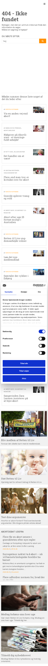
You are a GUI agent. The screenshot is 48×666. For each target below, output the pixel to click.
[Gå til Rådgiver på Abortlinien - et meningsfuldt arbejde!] (38, 128)
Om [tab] (39, 292)
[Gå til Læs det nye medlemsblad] (38, 253)
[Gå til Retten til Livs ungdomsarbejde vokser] (38, 234)
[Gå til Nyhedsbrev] (24, 639)
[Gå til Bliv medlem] (24, 424)
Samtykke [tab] (9, 292)
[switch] (42, 338)
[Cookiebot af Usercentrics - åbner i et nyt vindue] (35, 285)
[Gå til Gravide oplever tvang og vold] (38, 192)
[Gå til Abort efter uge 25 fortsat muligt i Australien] (38, 211)
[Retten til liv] (8, 4)
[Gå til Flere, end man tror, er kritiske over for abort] (38, 171)
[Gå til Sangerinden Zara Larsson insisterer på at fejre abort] (38, 390)
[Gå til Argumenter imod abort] (24, 501)
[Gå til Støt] (24, 462)
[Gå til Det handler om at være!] (38, 152)
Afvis (24, 378)
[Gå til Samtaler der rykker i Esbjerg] (38, 272)
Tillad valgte (24, 371)
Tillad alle (24, 363)
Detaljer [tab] (24, 292)
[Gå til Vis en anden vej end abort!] (38, 110)
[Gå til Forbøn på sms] (24, 598)
